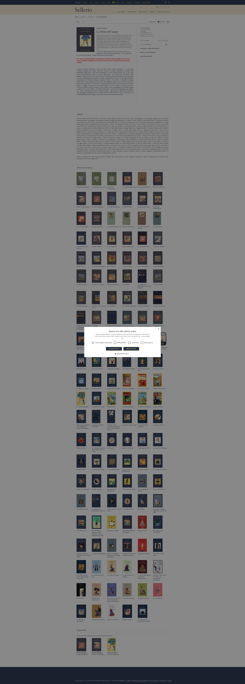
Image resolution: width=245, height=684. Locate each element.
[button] (122, 353)
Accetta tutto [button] (114, 348)
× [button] (158, 329)
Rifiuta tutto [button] (131, 348)
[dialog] (122, 342)
